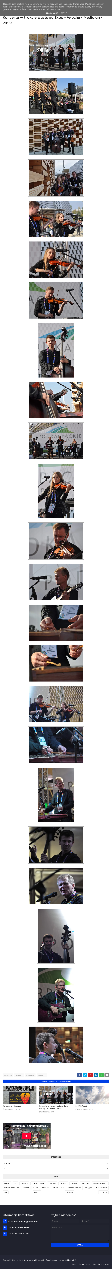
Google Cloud (52, 1260)
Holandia (85, 1183)
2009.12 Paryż (81, 1106)
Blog (88, 1264)
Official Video (58, 1188)
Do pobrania (103, 1264)
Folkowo (52, 1183)
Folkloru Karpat (38, 1183)
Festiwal (24, 1183)
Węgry (36, 1192)
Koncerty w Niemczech (12, 1106)
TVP (5, 1192)
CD (94, 1264)
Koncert (30, 1075)
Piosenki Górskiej (74, 1188)
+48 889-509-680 (21, 1227)
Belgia (7, 1183)
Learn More (52, 13)
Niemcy (45, 1188)
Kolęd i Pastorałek (11, 1188)
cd (56, 1168)
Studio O (72, 1260)
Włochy (41, 1075)
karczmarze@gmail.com (26, 1221)
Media (35, 1188)
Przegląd (88, 1188)
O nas (81, 1264)
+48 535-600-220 (20, 1233)
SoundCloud (101, 1188)
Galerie (19, 1075)
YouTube (56, 1163)
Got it (64, 13)
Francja (8, 1075)
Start (74, 1264)
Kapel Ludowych (100, 1183)
